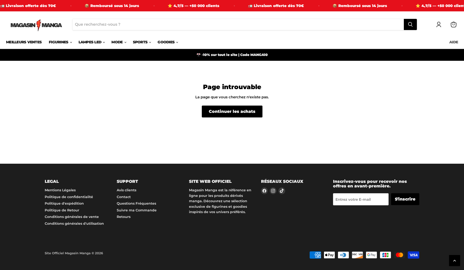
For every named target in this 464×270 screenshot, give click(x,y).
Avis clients (126, 190)
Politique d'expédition (64, 203)
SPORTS (141, 42)
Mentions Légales (60, 190)
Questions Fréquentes (136, 203)
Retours (123, 217)
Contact (124, 197)
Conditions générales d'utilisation (74, 223)
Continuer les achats (232, 111)
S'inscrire (405, 199)
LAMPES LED (90, 42)
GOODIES (166, 42)
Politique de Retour (62, 210)
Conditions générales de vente (72, 217)
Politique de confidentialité (69, 197)
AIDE (453, 42)
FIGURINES (59, 42)
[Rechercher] (410, 24)
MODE (117, 42)
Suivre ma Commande (137, 210)
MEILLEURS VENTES (24, 42)
